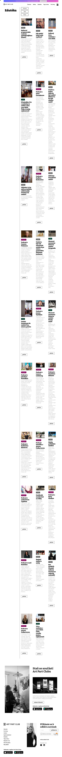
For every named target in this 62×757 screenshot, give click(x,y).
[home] (8, 4)
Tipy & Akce (46, 4)
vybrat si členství (38, 702)
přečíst (24, 57)
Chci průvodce (43, 1)
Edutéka (40, 4)
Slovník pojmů (7, 742)
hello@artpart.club (44, 739)
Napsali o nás (7, 740)
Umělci (5, 733)
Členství (29, 4)
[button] (57, 4)
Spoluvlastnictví (7, 735)
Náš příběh (6, 744)
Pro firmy (53, 4)
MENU (57, 3)
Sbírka (34, 4)
